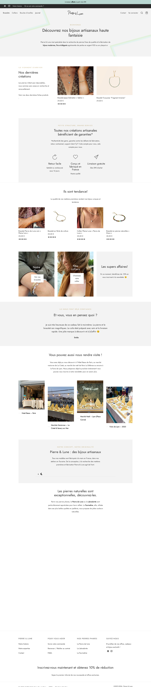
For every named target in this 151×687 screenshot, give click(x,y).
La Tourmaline (82, 653)
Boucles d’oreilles (26, 13)
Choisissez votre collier (77, 278)
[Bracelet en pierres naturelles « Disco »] (119, 217)
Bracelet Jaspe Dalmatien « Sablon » (71, 98)
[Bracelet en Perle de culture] (61, 217)
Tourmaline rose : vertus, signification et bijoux (39, 580)
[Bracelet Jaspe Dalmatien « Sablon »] (75, 80)
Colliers (15, 13)
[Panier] (146, 13)
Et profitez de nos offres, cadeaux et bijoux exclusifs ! (118, 645)
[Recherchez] (142, 13)
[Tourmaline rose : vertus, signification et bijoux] (75, 562)
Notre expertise (24, 648)
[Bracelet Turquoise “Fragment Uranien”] (115, 80)
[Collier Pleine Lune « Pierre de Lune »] (90, 217)
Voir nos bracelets (37, 278)
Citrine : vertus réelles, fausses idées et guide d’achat (42, 614)
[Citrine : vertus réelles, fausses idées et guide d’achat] (75, 596)
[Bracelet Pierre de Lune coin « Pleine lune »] (31, 217)
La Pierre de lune (83, 644)
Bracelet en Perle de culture (58, 231)
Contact (123, 13)
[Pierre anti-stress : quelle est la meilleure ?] (75, 528)
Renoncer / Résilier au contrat (59, 648)
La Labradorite (82, 648)
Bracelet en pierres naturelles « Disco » (117, 232)
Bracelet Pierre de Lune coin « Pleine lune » (29, 232)
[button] (61, 223)
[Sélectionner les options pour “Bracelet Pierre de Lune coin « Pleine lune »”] (31, 223)
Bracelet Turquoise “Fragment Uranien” (111, 98)
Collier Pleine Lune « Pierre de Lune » (88, 232)
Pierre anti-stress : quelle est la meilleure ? (37, 545)
